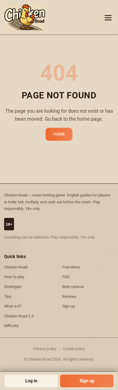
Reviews (69, 296)
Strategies (12, 286)
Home (59, 134)
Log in (31, 380)
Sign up (87, 380)
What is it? (13, 306)
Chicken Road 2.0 (19, 316)
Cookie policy (74, 349)
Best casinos (73, 286)
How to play (14, 277)
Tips (7, 296)
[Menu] (108, 17)
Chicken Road (15, 267)
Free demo (71, 267)
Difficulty (11, 325)
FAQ (65, 277)
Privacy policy (45, 349)
